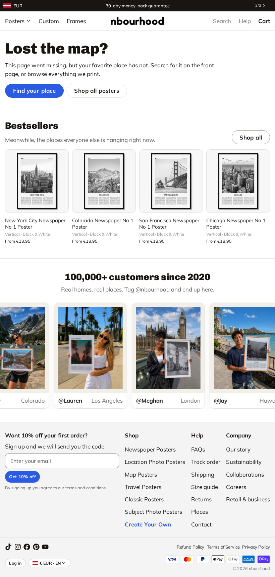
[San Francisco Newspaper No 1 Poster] (171, 181)
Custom (49, 20)
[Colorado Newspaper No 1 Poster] (104, 181)
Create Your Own (148, 524)
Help (245, 20)
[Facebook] (26, 547)
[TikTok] (8, 547)
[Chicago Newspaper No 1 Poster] (238, 181)
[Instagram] (17, 547)
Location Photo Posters (155, 461)
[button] (37, 204)
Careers (236, 486)
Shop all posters (96, 90)
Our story (238, 449)
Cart (264, 20)
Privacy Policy (256, 547)
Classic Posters (144, 499)
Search (222, 20)
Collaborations (245, 474)
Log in (15, 563)
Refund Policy (190, 547)
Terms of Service (223, 547)
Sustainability (244, 461)
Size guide (204, 486)
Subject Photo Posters (153, 511)
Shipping (202, 474)
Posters (14, 20)
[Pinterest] (36, 547)
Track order (205, 461)
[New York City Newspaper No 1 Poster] (37, 181)
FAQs (198, 449)
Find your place (34, 90)
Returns (201, 499)
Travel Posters (143, 486)
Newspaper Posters (150, 449)
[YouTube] (45, 547)
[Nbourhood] (137, 20)
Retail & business (248, 499)
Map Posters (141, 474)
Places (199, 511)
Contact (201, 524)
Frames (76, 20)
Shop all (250, 137)
